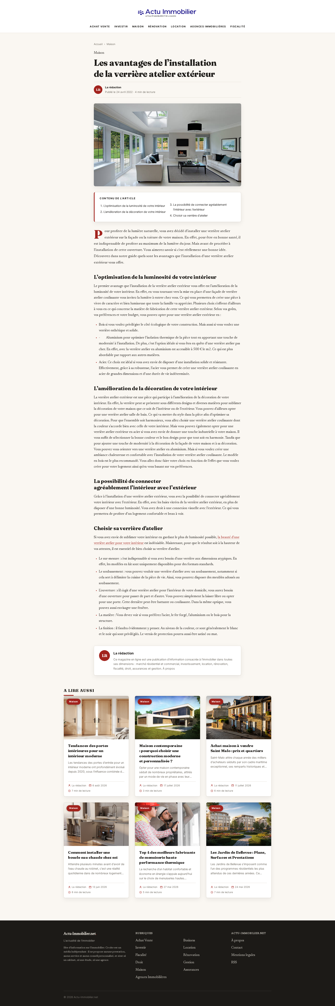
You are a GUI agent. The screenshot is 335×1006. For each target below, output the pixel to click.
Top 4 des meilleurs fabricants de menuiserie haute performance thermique (167, 857)
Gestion (188, 962)
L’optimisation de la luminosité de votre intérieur (134, 206)
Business (189, 940)
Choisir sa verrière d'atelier (190, 215)
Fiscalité (237, 26)
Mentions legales (243, 955)
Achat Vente (100, 26)
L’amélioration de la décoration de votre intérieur (135, 212)
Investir (121, 26)
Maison (138, 26)
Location (178, 26)
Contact (237, 948)
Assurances (191, 970)
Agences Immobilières (208, 26)
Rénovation (157, 26)
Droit (139, 962)
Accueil (98, 44)
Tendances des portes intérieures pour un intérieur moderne (88, 750)
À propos (169, 668)
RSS (234, 962)
